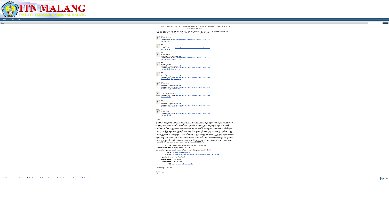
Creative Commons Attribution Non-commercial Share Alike (192, 39)
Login (2, 23)
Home (4, 19)
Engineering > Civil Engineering (181, 152)
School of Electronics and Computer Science (46, 177)
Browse (20, 19)
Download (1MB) (165, 69)
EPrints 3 (21, 177)
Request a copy (177, 59)
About (11, 19)
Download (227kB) (166, 49)
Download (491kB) (166, 59)
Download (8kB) (165, 88)
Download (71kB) (166, 97)
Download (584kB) (166, 115)
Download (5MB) (165, 41)
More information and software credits (81, 177)
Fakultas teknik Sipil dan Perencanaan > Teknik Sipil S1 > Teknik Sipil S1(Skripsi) (196, 154)
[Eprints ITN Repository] (43, 18)
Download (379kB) (166, 107)
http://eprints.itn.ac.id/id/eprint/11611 (182, 164)
